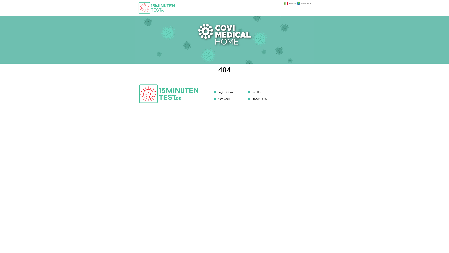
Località (255, 92)
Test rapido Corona (158, 8)
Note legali (223, 98)
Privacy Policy (259, 98)
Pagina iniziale (225, 92)
